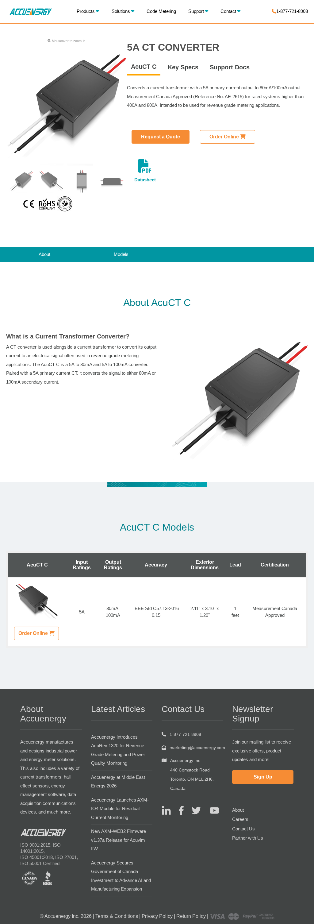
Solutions (121, 11)
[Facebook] (179, 810)
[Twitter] (194, 810)
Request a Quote (160, 136)
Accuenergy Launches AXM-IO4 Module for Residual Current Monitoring (120, 808)
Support (196, 11)
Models (121, 254)
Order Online (224, 136)
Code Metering (161, 11)
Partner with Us (247, 838)
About (44, 254)
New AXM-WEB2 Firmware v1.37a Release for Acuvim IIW (118, 840)
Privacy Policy (157, 916)
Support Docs (230, 67)
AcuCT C (143, 66)
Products (86, 11)
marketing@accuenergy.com (197, 747)
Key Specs (183, 67)
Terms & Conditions (116, 916)
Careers (240, 819)
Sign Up (263, 776)
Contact (228, 11)
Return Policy (191, 916)
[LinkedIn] (166, 810)
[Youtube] (210, 810)
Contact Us (243, 828)
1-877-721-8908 (292, 11)
